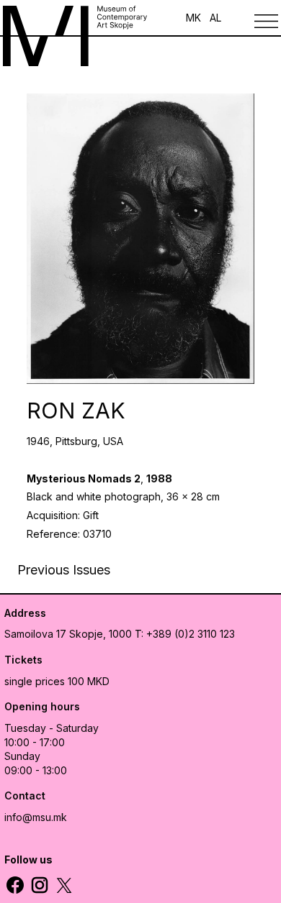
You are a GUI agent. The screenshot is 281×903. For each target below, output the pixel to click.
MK (193, 18)
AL (215, 18)
